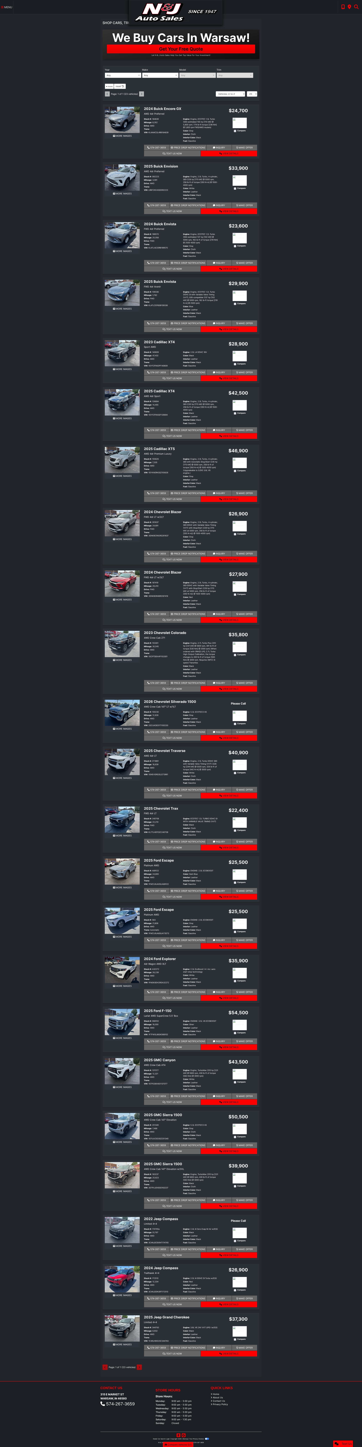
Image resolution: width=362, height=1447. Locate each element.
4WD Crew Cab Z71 (154, 637)
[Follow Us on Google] (184, 1435)
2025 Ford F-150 (158, 1011)
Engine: (186, 119)
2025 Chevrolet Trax (161, 808)
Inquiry (220, 147)
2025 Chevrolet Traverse (164, 751)
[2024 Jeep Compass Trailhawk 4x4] (122, 1279)
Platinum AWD (151, 865)
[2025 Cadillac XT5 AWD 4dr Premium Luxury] (122, 459)
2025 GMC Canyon (159, 1060)
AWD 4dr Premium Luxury (158, 453)
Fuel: (185, 141)
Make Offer (245, 147)
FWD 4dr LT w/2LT (154, 517)
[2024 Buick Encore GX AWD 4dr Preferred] (122, 119)
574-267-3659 (158, 147)
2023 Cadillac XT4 (159, 342)
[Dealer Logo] (176, 12)
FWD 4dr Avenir (152, 286)
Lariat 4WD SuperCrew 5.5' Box (161, 1015)
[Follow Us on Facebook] (178, 1435)
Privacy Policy (220, 1404)
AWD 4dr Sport (152, 396)
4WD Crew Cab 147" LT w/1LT (160, 706)
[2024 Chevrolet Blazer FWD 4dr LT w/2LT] (122, 522)
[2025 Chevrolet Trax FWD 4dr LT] (122, 819)
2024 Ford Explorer (160, 959)
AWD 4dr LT (150, 755)
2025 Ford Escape (159, 860)
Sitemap (185, 1439)
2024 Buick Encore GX (162, 109)
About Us (218, 1397)
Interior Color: (189, 137)
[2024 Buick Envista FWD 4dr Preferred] (122, 235)
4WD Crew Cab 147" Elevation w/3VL (164, 1169)
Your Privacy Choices (196, 1439)
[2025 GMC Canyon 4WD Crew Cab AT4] (122, 1071)
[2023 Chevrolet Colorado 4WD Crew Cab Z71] (122, 643)
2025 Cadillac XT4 (159, 391)
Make (145, 69)
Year (107, 69)
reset (119, 86)
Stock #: (148, 119)
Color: (186, 131)
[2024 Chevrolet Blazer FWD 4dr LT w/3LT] (122, 583)
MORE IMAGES (123, 135)
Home (216, 1394)
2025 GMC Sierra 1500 (163, 1115)
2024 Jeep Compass (161, 1268)
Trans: (147, 129)
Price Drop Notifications (189, 147)
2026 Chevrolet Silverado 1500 (170, 702)
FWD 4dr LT (150, 813)
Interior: (186, 134)
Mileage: (148, 122)
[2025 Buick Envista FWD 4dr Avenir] (122, 292)
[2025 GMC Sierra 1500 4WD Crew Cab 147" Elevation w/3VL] (122, 1175)
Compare (241, 130)
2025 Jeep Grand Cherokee (166, 1317)
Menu (8, 7)
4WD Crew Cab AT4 (154, 1065)
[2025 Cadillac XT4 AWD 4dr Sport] (122, 402)
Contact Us (219, 1400)
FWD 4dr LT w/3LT (154, 577)
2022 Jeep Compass (161, 1219)
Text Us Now (173, 153)
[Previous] (107, 94)
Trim (219, 69)
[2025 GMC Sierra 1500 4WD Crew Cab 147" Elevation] (122, 1125)
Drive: (146, 126)
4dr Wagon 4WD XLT (155, 963)
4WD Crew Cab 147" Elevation (160, 1119)
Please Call (238, 703)
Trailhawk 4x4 (151, 1273)
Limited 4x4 (150, 1223)
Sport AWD (150, 346)
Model (182, 69)
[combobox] (123, 75)
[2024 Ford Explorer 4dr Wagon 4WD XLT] (122, 969)
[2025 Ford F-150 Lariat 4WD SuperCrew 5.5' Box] (122, 1021)
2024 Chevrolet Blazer (162, 512)
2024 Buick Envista (160, 224)
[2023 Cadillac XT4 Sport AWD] (122, 353)
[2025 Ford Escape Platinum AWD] (122, 871)
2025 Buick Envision (161, 166)
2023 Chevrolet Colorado (165, 633)
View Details (230, 153)
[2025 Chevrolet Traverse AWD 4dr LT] (122, 761)
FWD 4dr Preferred (154, 228)
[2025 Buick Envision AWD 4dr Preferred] (122, 177)
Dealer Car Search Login (161, 1439)
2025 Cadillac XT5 (159, 449)
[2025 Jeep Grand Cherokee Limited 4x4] (122, 1328)
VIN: (146, 132)
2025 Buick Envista (160, 282)
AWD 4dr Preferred (154, 113)
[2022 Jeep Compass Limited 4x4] (122, 1229)
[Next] (141, 94)
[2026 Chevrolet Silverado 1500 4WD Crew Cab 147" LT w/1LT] (122, 712)
